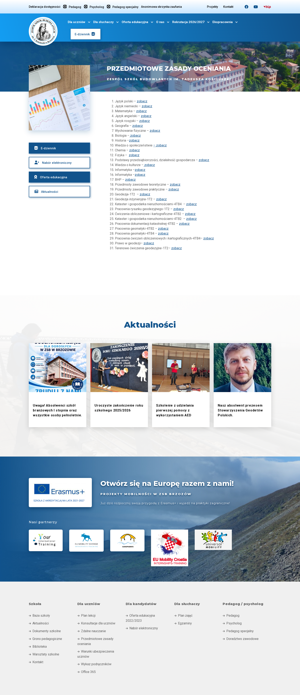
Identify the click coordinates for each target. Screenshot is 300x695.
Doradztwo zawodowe (241, 639)
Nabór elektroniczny (142, 628)
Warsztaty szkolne (44, 654)
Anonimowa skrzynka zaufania (161, 6)
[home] (43, 31)
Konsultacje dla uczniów (96, 623)
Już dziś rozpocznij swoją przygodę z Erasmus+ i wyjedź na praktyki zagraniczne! (165, 503)
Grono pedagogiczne (45, 639)
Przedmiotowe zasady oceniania (95, 641)
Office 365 (86, 672)
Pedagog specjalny (122, 7)
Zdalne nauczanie (91, 631)
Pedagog (72, 7)
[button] (79, 22)
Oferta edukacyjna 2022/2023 (140, 618)
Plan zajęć (183, 615)
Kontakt (228, 6)
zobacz (142, 101)
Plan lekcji (86, 615)
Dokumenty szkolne (45, 631)
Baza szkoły (39, 615)
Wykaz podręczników (94, 664)
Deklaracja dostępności (44, 6)
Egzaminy (183, 623)
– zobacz (160, 145)
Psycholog (94, 7)
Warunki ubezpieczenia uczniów (95, 654)
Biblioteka (38, 646)
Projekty (212, 6)
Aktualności (39, 623)
